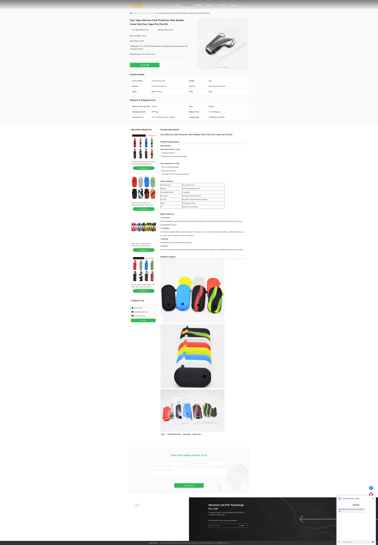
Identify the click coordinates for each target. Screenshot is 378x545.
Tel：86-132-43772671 (140, 510)
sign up (242, 525)
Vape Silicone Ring (151, 13)
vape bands (186, 434)
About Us (209, 5)
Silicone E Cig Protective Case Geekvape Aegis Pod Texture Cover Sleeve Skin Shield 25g (142, 205)
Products (187, 5)
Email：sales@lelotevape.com (142, 513)
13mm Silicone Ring (174, 434)
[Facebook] (371, 488)
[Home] (138, 5)
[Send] (373, 542)
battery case (196, 434)
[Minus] (373, 498)
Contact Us (222, 5)
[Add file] (339, 542)
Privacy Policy (153, 543)
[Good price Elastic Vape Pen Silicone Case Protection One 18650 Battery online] (143, 228)
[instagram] (371, 494)
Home (177, 5)
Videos (198, 5)
